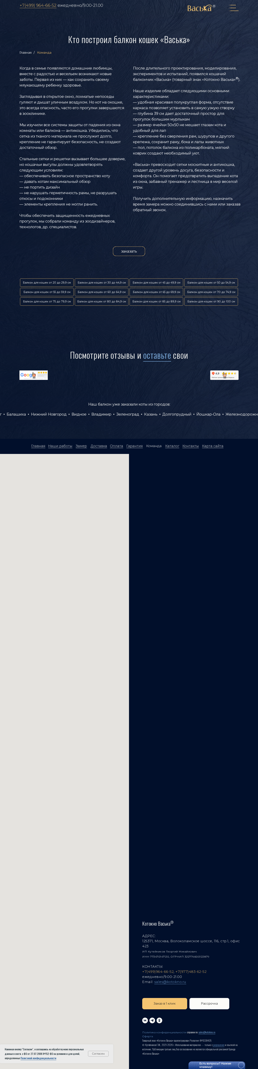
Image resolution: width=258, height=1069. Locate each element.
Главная (25, 52)
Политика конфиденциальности (164, 1032)
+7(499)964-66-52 (158, 972)
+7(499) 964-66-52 (38, 5)
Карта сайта (212, 446)
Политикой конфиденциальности (38, 1058)
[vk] (145, 1020)
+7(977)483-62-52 (190, 972)
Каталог (172, 446)
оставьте (157, 354)
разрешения (218, 1045)
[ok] (159, 1020)
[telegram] (152, 1020)
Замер (81, 446)
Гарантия (134, 446)
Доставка (99, 446)
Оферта (147, 1036)
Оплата (116, 446)
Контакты (190, 446)
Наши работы (60, 446)
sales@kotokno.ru (170, 982)
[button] (164, 1003)
